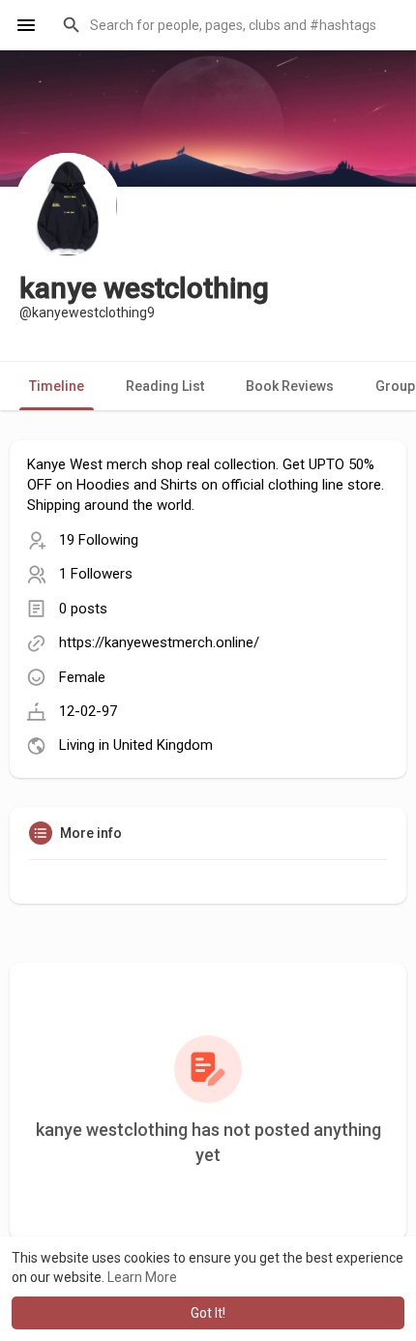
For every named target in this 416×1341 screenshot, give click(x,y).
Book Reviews (290, 386)
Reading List (165, 386)
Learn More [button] (142, 1277)
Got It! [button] (208, 1313)
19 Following (98, 540)
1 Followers (96, 573)
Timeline (56, 386)
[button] (226, 25)
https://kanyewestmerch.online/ (159, 642)
